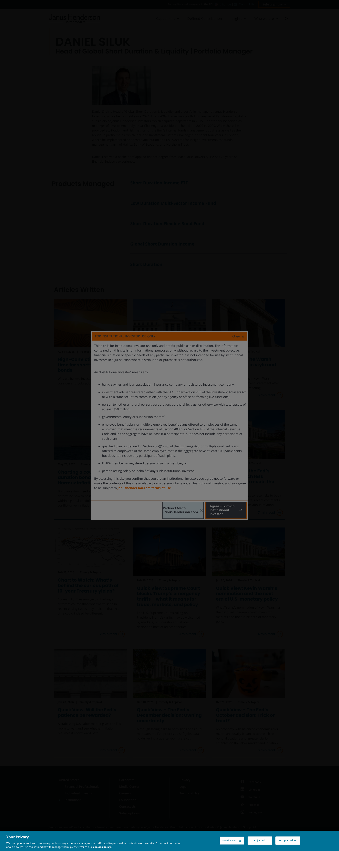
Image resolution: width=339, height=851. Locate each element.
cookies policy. (102, 847)
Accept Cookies (287, 840)
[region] (169, 841)
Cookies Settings (232, 840)
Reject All (259, 840)
